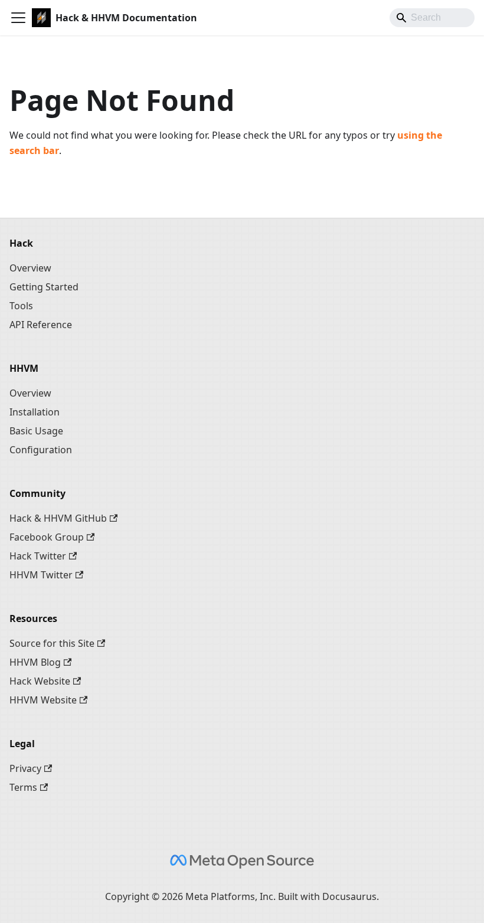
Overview (30, 267)
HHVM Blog (35, 662)
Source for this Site (51, 643)
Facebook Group (46, 537)
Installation (34, 411)
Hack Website (39, 681)
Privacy (25, 768)
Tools (21, 305)
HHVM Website (43, 699)
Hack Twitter (37, 555)
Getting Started (44, 286)
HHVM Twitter (41, 574)
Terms (23, 787)
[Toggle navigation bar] (18, 18)
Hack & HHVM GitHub (58, 518)
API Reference (40, 324)
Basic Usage (36, 430)
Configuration (40, 449)
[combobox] (432, 17)
